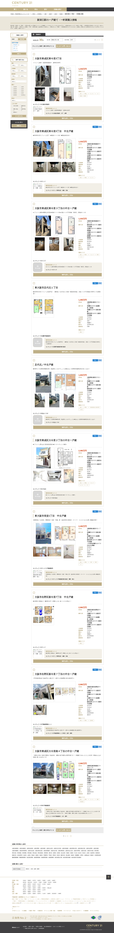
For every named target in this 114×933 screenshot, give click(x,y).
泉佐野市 (92, 852)
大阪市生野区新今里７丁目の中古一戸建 (56, 674)
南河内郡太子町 (58, 857)
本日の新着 (15, 105)
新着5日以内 (23, 106)
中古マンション (16, 910)
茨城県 (44, 882)
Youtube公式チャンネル (71, 903)
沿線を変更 (22, 39)
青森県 (29, 880)
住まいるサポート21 (89, 901)
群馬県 (54, 882)
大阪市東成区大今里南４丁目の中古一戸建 (57, 751)
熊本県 (39, 893)
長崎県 (34, 893)
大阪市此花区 (30, 848)
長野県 (29, 884)
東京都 (24, 882)
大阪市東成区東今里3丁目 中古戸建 (54, 131)
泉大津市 (63, 852)
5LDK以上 (23, 95)
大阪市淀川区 (54, 850)
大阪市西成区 (46, 850)
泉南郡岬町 (51, 857)
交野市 (81, 855)
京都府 (29, 888)
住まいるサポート (78, 910)
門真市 (50, 855)
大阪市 (55, 14)
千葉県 (40, 882)
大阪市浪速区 (65, 848)
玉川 (14, 46)
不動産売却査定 (76, 899)
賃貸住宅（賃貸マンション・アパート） (61, 899)
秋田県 (39, 880)
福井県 (48, 884)
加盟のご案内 (31, 926)
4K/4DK (15, 93)
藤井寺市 (63, 855)
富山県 (39, 884)
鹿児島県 (54, 893)
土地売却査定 (30, 901)
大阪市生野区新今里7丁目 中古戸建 (54, 597)
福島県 (53, 880)
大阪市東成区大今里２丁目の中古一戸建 (56, 440)
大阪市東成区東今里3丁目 (48, 58)
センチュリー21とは (68, 901)
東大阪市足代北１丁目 (46, 287)
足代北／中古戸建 (44, 364)
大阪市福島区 (22, 848)
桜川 (14, 48)
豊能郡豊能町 (15, 857)
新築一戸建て (15, 899)
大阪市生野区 (89, 848)
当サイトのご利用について (58, 926)
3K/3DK (15, 90)
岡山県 (24, 889)
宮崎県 (48, 893)
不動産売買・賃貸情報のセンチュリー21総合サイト (24, 897)
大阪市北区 (83, 850)
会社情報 (25, 926)
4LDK (22, 93)
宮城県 (43, 880)
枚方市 (80, 852)
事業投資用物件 (45, 899)
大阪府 (50, 14)
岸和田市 (46, 852)
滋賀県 (34, 888)
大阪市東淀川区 (81, 848)
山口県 (43, 889)
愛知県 (24, 886)
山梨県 (24, 884)
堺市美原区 (40, 852)
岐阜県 (34, 886)
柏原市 (41, 855)
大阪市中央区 (90, 850)
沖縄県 (59, 893)
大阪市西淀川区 (73, 848)
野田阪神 (15, 44)
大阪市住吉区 (31, 850)
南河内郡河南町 (67, 857)
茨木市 (84, 852)
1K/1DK (15, 86)
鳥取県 (34, 889)
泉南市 (72, 855)
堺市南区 (29, 852)
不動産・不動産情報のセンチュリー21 (19, 14)
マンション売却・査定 (50, 910)
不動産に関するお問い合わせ (31, 928)
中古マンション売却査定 (89, 899)
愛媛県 (29, 891)
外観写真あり (23, 109)
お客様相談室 (41, 928)
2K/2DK (15, 88)
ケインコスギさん (95, 910)
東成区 (61, 14)
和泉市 (33, 855)
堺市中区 (14, 852)
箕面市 (37, 855)
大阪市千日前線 (15, 42)
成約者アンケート (84, 903)
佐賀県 (29, 893)
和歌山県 (49, 888)
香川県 (34, 891)
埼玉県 (35, 882)
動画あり (15, 112)
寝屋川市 (14, 855)
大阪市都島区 (15, 848)
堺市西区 (24, 852)
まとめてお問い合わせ (63, 46)
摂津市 (54, 855)
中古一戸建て (24, 899)
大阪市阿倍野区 (23, 850)
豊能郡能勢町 (22, 857)
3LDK (22, 90)
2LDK (22, 88)
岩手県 (34, 880)
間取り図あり (15, 109)
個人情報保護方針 (47, 926)
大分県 (43, 893)
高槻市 (67, 852)
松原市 (25, 855)
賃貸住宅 (40, 910)
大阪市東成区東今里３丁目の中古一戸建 (56, 208)
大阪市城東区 (15, 850)
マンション (32, 899)
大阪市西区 (36, 848)
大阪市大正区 (49, 848)
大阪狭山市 (87, 855)
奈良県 (43, 888)
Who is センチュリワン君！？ (45, 903)
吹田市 (58, 852)
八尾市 (88, 852)
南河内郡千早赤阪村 (76, 857)
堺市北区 (34, 852)
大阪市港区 (43, 848)
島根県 (39, 889)
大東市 (29, 855)
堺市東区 (19, 852)
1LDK (22, 86)
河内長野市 (20, 855)
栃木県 (49, 882)
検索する (19, 53)
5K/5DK (15, 95)
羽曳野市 (46, 855)
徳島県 (24, 891)
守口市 (75, 852)
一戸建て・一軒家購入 (36, 14)
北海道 (24, 880)
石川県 (43, 884)
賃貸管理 (52, 901)
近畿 (45, 14)
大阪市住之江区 (69, 850)
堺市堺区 (96, 850)
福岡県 (24, 893)
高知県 (39, 891)
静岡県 (29, 886)
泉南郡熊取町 (37, 857)
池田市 (54, 852)
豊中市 (50, 852)
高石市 (58, 855)
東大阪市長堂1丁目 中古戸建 (50, 515)
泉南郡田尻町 (44, 857)
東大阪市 (68, 855)
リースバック (78, 901)
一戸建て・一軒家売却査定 (18, 901)
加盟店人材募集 (16, 903)
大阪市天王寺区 (57, 848)
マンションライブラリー (42, 901)
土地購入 (25, 910)
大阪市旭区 (96, 848)
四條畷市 (77, 855)
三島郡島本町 (97, 855)
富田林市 (97, 852)
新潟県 (34, 884)
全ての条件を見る (19, 116)
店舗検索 (59, 901)
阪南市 (92, 855)
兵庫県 (39, 888)
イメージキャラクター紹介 (29, 903)
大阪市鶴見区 (61, 850)
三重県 (39, 886)
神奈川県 (30, 882)
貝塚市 (71, 852)
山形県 (48, 880)
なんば (15, 50)
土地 (38, 899)
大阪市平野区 (77, 850)
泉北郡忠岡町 (30, 857)
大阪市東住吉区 (39, 850)
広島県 (29, 889)
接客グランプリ (59, 903)
